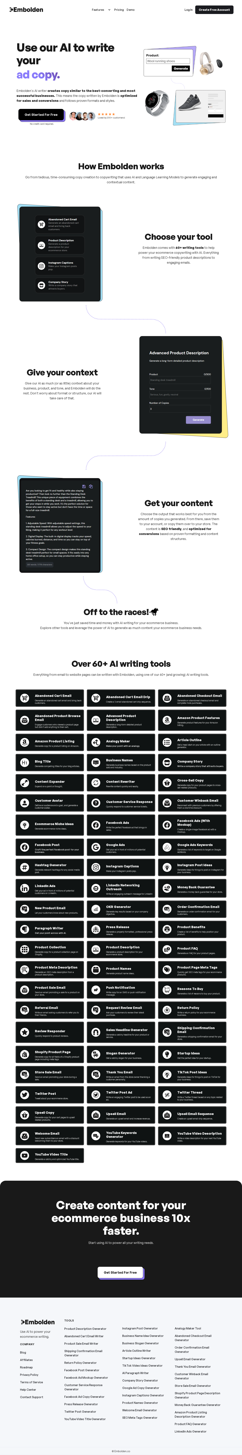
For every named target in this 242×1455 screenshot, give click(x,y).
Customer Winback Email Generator (191, 1376)
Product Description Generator (85, 1329)
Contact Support (31, 1397)
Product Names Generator (140, 1403)
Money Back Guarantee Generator (198, 1405)
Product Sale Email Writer (81, 1343)
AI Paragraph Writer (135, 1373)
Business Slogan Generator (140, 1343)
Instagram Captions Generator (143, 1395)
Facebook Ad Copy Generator (84, 1397)
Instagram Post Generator (140, 1328)
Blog (23, 1352)
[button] (101, 9)
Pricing (119, 10)
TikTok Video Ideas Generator (142, 1365)
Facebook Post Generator (81, 1370)
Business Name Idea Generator (143, 1336)
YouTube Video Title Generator (85, 1419)
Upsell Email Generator (190, 1359)
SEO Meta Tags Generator (139, 1417)
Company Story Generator (140, 1380)
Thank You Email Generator (193, 1366)
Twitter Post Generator (80, 1411)
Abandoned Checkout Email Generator (193, 1338)
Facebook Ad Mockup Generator (86, 1377)
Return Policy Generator (80, 1363)
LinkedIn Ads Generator (191, 1431)
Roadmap (26, 1367)
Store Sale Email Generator (193, 1386)
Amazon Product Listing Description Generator (191, 1414)
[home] (26, 9)
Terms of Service (31, 1382)
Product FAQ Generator (191, 1424)
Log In (189, 10)
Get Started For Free (41, 115)
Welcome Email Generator (139, 1410)
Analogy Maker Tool (188, 1328)
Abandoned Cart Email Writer (84, 1336)
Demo (131, 10)
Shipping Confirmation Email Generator (83, 1353)
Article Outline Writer (136, 1350)
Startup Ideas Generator (139, 1358)
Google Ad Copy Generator (140, 1388)
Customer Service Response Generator (83, 1387)
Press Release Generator (81, 1404)
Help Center (28, 1389)
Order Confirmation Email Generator (192, 1350)
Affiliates (26, 1360)
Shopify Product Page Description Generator (197, 1395)
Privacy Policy (29, 1375)
